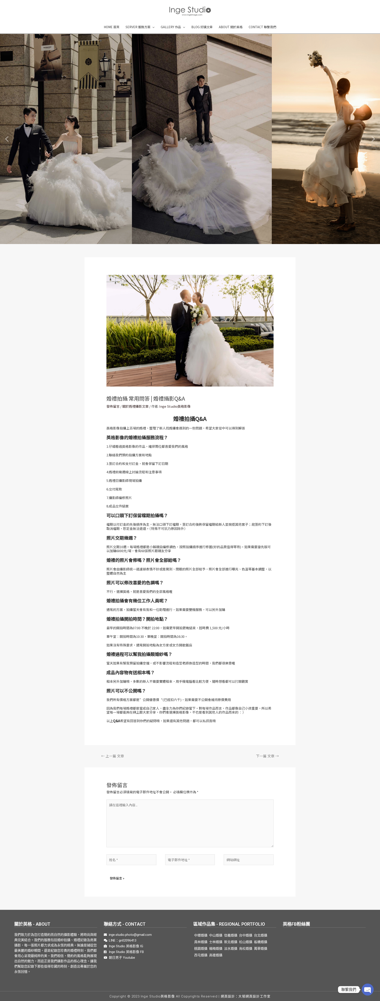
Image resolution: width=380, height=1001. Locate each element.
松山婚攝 (245, 942)
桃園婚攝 (200, 949)
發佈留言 (113, 406)
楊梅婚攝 (215, 949)
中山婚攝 (215, 935)
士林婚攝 (215, 942)
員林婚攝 (200, 942)
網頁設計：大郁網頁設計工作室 (246, 996)
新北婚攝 (230, 942)
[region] (190, 139)
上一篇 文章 (112, 756)
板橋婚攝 (260, 942)
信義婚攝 (230, 935)
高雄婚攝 (215, 955)
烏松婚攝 (245, 949)
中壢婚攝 (200, 935)
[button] (6, 138)
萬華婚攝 (260, 949)
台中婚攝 (245, 935)
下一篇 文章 (267, 756)
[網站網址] (249, 860)
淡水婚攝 (230, 949)
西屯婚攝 (200, 955)
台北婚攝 (260, 935)
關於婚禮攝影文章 (135, 406)
